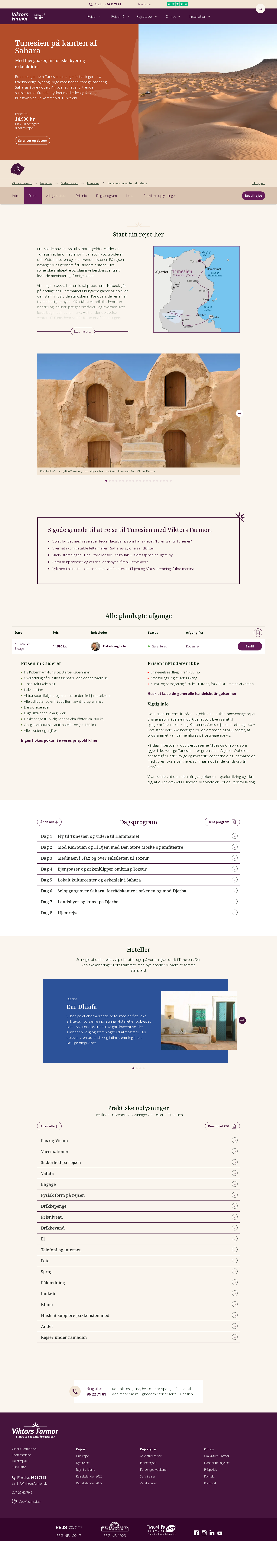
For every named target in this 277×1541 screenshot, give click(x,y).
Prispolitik (210, 1470)
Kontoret (210, 1483)
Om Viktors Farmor (216, 1456)
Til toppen (258, 183)
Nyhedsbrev (144, 4)
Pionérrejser (148, 1463)
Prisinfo (81, 195)
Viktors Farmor (22, 183)
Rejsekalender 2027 (89, 1483)
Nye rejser (83, 1463)
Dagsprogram (106, 195)
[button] (106, 481)
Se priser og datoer (32, 140)
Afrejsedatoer (56, 195)
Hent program (218, 822)
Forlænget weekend (153, 1470)
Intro (15, 195)
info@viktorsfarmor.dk (32, 1483)
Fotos (32, 195)
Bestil (250, 646)
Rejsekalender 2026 (89, 1476)
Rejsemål (46, 183)
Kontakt (209, 1476)
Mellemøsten (69, 183)
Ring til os (107, 4)
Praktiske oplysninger (159, 195)
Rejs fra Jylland (85, 1470)
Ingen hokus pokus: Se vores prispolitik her (59, 740)
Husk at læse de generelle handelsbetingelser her (192, 693)
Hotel (130, 195)
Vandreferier (148, 1483)
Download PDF (218, 1126)
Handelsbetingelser (217, 1463)
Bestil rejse (253, 196)
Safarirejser (147, 1476)
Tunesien (93, 183)
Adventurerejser (150, 1456)
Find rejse (82, 1456)
